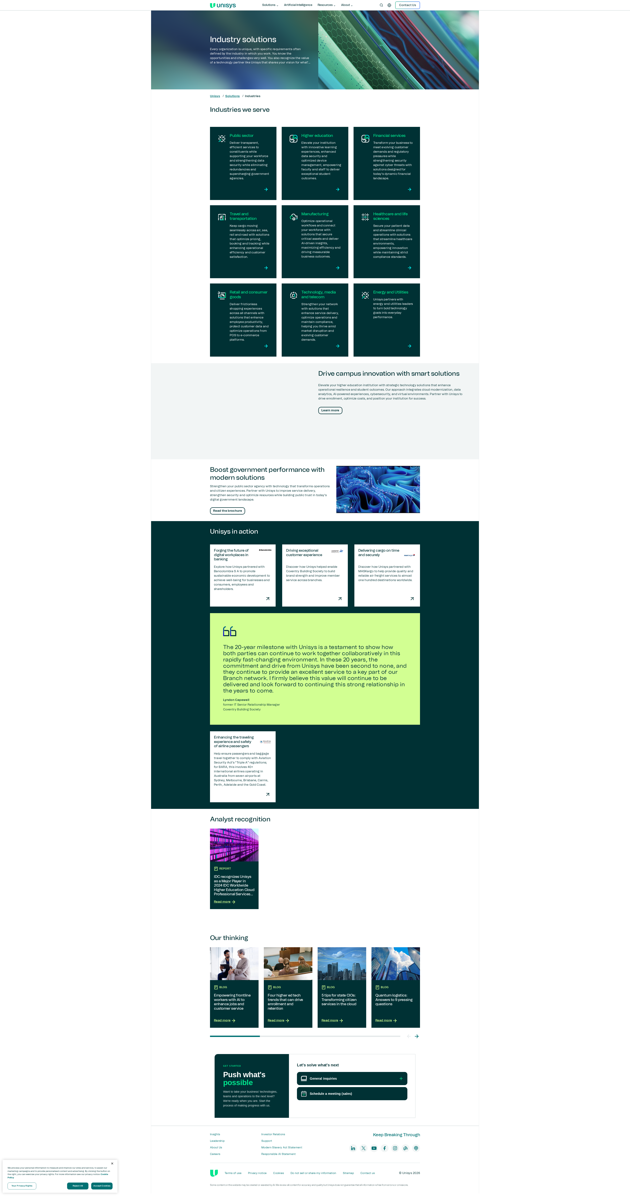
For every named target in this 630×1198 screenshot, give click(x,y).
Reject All (78, 1186)
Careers (215, 1154)
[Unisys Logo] (223, 5)
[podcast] (416, 1148)
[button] (409, 1036)
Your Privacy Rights (21, 1186)
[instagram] (395, 1148)
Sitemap (348, 1173)
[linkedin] (353, 1148)
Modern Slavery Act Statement (281, 1147)
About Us (216, 1147)
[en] (389, 5)
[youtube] (374, 1148)
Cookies (278, 1173)
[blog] (406, 1148)
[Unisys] (214, 1173)
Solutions (232, 96)
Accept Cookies (102, 1186)
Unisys (215, 96)
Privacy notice (257, 1173)
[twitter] (364, 1148)
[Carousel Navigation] (413, 1036)
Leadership (217, 1141)
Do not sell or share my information (313, 1173)
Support (266, 1141)
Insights (215, 1134)
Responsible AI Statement (278, 1154)
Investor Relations (273, 1134)
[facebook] (384, 1148)
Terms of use (233, 1173)
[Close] (112, 1163)
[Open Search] (381, 5)
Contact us (367, 1173)
